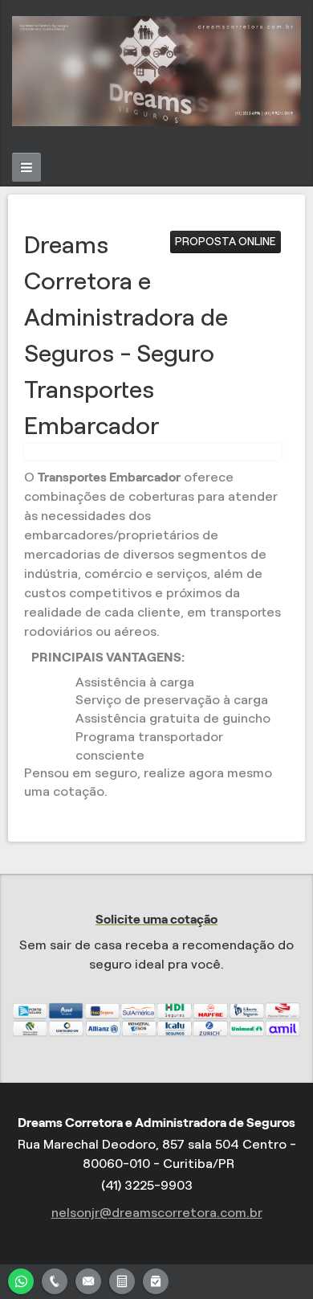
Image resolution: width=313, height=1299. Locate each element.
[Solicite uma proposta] (122, 1279)
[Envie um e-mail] (88, 1279)
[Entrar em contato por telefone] (54, 1281)
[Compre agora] (156, 1279)
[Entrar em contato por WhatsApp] (21, 1279)
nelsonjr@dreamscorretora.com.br (156, 1212)
